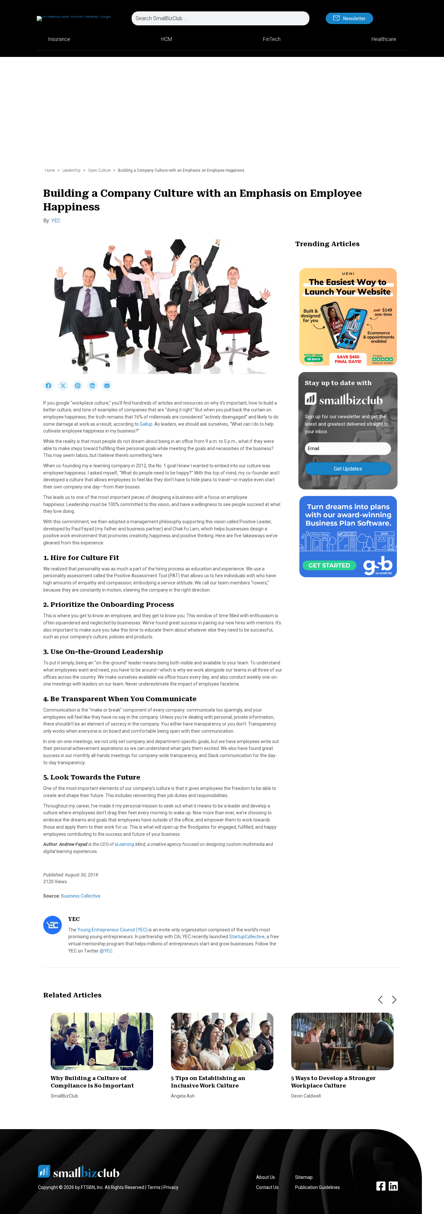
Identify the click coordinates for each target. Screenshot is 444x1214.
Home (50, 170)
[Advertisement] (222, 115)
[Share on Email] (108, 389)
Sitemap (304, 1177)
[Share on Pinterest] (79, 389)
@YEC (106, 951)
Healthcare (384, 39)
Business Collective (80, 896)
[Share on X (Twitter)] (65, 389)
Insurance (59, 39)
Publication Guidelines (317, 1187)
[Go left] (380, 1000)
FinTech (272, 39)
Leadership (71, 170)
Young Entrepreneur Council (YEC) (112, 929)
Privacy (170, 1187)
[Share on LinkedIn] (94, 389)
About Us (265, 1177)
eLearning (124, 844)
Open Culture (99, 170)
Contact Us (267, 1187)
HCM (166, 39)
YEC (55, 221)
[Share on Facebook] (50, 389)
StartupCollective (247, 936)
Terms (154, 1187)
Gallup (146, 424)
